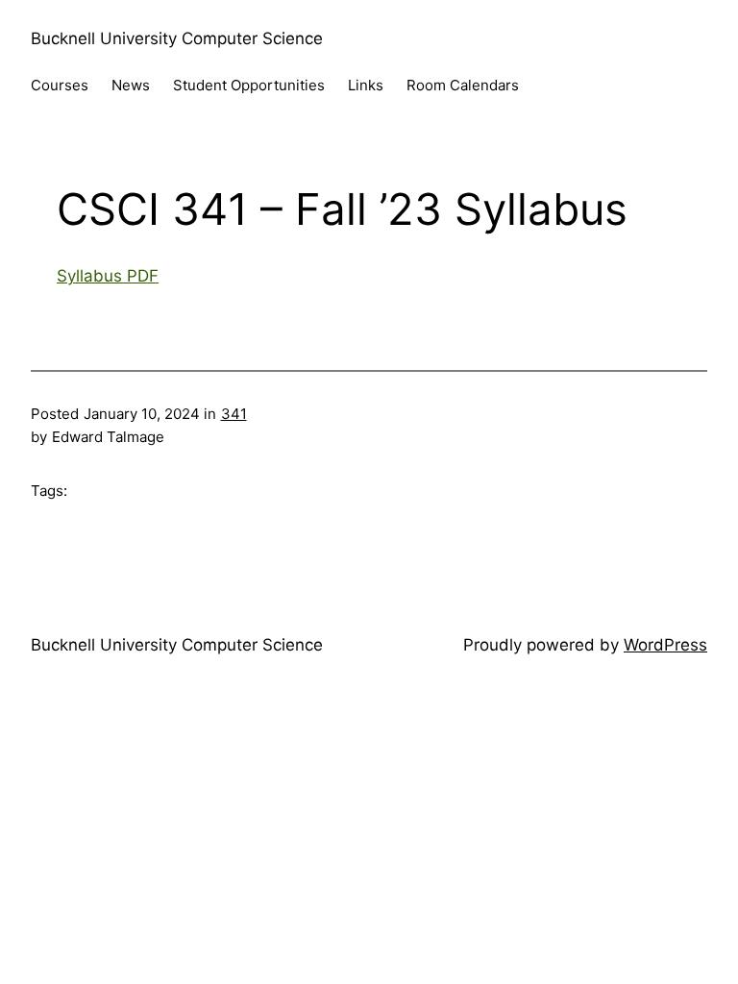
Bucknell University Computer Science (177, 38)
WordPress (665, 644)
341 (234, 414)
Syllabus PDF (108, 275)
